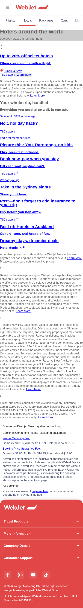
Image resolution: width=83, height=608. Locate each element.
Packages (46, 20)
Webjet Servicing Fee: (16, 438)
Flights (10, 20)
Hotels (27, 20)
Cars (64, 20)
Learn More (37, 95)
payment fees (40, 491)
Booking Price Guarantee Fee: (22, 448)
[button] (7, 7)
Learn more (23, 74)
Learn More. (23, 311)
